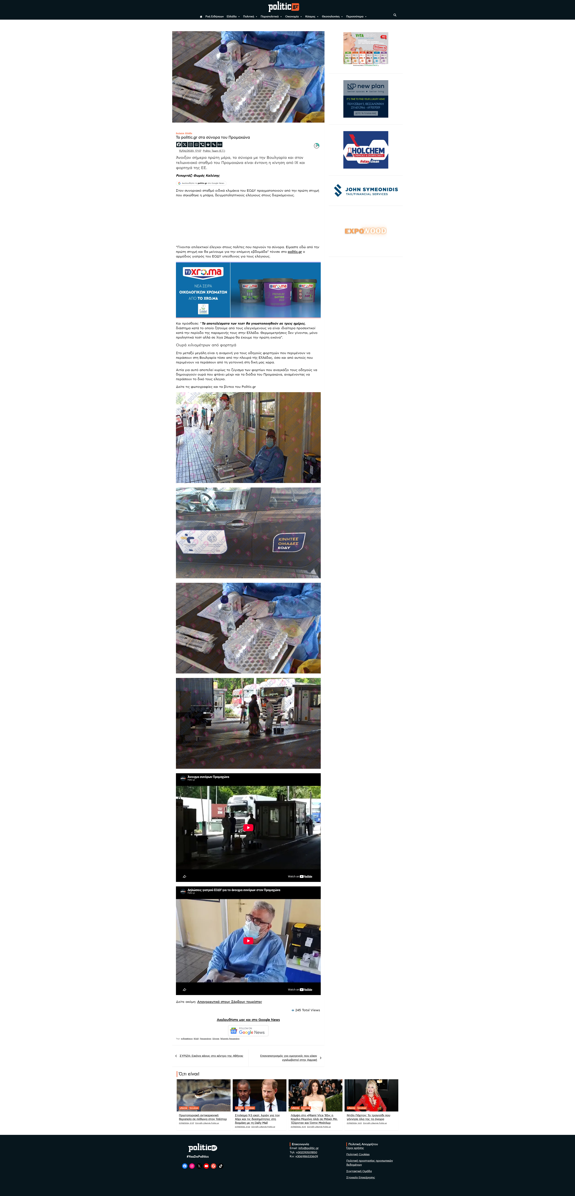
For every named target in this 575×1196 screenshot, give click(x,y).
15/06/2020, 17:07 (190, 151)
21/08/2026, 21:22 (242, 1127)
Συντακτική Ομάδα (359, 1171)
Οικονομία (292, 16)
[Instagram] (190, 144)
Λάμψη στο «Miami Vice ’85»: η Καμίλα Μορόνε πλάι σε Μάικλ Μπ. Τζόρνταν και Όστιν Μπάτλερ (314, 1119)
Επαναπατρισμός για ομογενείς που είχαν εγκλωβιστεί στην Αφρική (288, 1058)
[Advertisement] (248, 221)
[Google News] (219, 144)
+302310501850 (306, 1152)
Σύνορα (215, 1039)
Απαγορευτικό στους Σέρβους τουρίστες (229, 1001)
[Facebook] (178, 144)
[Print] (208, 144)
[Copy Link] (214, 144)
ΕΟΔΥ (196, 1039)
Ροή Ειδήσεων (214, 16)
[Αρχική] (201, 17)
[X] (184, 144)
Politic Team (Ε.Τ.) (214, 151)
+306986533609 (306, 1156)
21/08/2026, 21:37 (186, 1123)
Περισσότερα (354, 16)
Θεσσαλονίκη (331, 16)
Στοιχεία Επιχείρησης (360, 1177)
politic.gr (295, 251)
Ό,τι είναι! (194, 1108)
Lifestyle (183, 1108)
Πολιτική (248, 16)
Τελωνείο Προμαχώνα (229, 1039)
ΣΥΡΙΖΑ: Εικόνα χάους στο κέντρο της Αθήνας (211, 1056)
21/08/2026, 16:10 (298, 1127)
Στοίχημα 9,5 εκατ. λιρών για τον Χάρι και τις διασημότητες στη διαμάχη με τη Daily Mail (257, 1119)
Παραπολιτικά (270, 16)
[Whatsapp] (196, 144)
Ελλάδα (232, 16)
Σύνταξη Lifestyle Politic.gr (207, 1123)
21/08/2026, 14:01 (354, 1123)
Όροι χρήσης (355, 1148)
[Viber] (202, 144)
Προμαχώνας (205, 1039)
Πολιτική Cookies (358, 1154)
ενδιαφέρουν (187, 1039)
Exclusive (180, 133)
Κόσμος (310, 16)
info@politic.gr (308, 1148)
